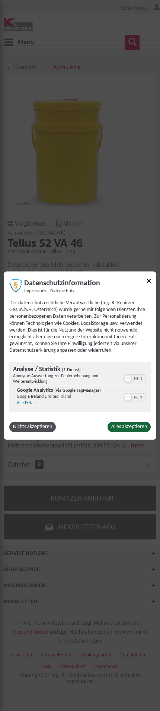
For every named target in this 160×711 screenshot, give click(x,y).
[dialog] (80, 355)
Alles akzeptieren (129, 427)
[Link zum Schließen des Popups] (149, 282)
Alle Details (27, 403)
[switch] (135, 377)
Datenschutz (62, 291)
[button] (128, 378)
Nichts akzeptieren (32, 427)
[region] (80, 388)
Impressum (35, 291)
